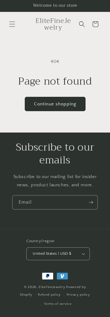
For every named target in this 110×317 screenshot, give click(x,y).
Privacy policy (78, 295)
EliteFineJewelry (51, 287)
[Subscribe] (90, 202)
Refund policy (49, 295)
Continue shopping (55, 104)
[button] (12, 24)
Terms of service (58, 304)
